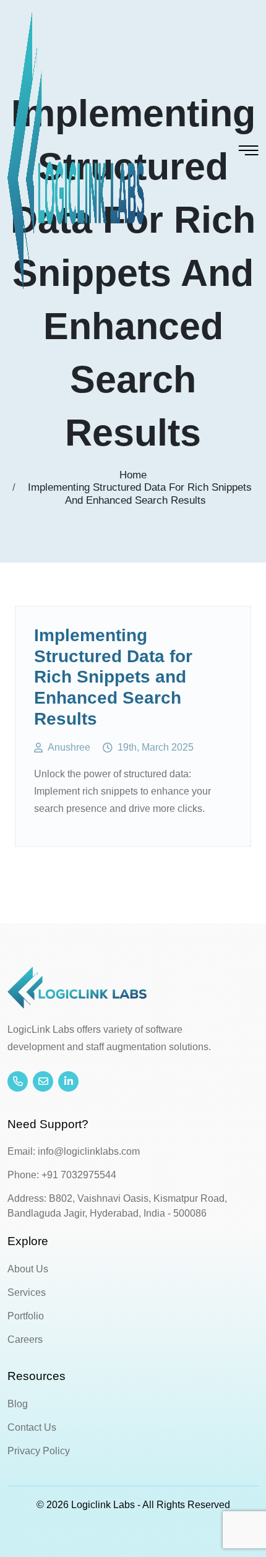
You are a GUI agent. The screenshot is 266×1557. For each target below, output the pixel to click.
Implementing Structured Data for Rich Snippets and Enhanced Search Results (140, 493)
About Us (27, 1269)
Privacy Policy (38, 1451)
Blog (17, 1404)
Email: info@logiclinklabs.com (73, 1151)
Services (26, 1292)
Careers (25, 1339)
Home (133, 475)
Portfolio (25, 1316)
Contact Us (31, 1427)
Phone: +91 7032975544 (61, 1175)
